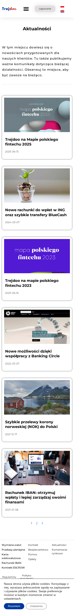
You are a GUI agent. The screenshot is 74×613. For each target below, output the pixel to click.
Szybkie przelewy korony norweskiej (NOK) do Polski (31, 424)
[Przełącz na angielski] (62, 11)
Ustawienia (36, 606)
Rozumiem (14, 606)
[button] (26, 9)
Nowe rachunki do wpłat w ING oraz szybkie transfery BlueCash (36, 212)
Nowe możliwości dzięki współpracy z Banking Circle (32, 353)
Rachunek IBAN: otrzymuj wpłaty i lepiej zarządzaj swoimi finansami (35, 497)
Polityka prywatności (26, 577)
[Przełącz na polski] (62, 6)
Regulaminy (9, 576)
